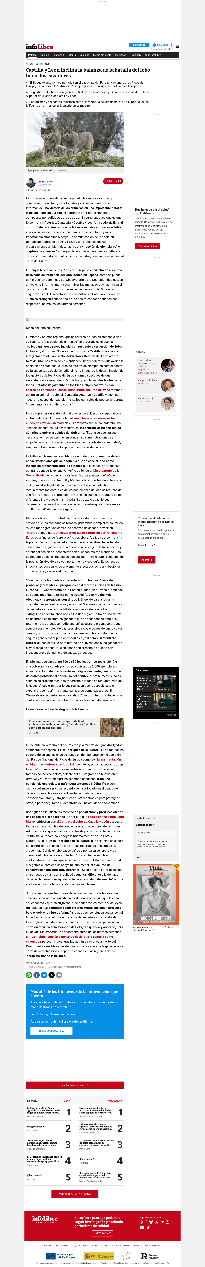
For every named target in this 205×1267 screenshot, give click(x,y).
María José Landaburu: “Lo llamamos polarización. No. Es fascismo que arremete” (144, 683)
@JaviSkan (45, 185)
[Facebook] (146, 1222)
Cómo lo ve (142, 670)
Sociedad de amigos (100, 1245)
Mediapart (121, 54)
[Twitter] (156, 1222)
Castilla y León (56, 967)
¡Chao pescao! (34, 1175)
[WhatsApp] (141, 1222)
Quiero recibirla (148, 246)
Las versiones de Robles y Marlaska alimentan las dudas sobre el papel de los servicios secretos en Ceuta (95, 1111)
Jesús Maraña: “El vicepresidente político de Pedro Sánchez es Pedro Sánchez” (144, 701)
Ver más (140, 858)
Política (32, 54)
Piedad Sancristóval (36, 1149)
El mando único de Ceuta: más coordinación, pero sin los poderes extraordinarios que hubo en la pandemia (95, 1176)
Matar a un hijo (145, 398)
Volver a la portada (75, 1194)
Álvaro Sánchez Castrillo (90, 1116)
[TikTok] (148, 1227)
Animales (40, 967)
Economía (58, 54)
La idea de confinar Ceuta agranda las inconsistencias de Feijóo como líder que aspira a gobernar (43, 1111)
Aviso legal (116, 1245)
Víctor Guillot (33, 1130)
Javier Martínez (46, 182)
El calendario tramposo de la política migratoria (145, 365)
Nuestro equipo (61, 1245)
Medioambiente (73, 967)
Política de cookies (153, 1245)
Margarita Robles (36, 1126)
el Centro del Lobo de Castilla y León (82, 821)
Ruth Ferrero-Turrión (147, 373)
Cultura (72, 54)
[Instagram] (167, 1222)
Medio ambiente (102, 54)
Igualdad (84, 54)
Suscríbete (139, 45)
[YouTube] (142, 1227)
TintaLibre (136, 54)
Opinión (44, 54)
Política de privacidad (133, 1245)
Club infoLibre (153, 54)
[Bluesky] (151, 1222)
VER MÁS (171, 715)
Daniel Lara (32, 1165)
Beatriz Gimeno (144, 401)
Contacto (48, 1245)
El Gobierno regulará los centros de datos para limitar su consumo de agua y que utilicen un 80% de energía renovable (44, 1160)
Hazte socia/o (102, 1233)
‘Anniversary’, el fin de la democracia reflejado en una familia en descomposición (42, 1142)
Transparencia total (160, 49)
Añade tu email (146, 545)
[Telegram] (162, 1222)
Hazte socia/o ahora (51, 1031)
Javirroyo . (32, 1179)
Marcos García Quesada (90, 1181)
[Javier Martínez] (31, 182)
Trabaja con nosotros (80, 1245)
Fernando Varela (35, 1116)
